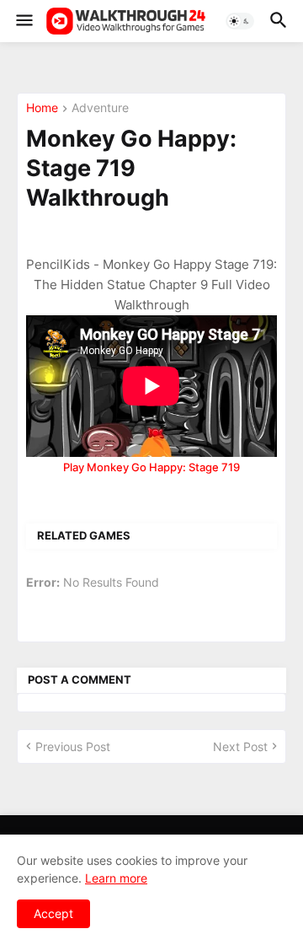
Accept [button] (53, 913)
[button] (23, 21)
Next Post (240, 746)
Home (42, 108)
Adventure (100, 108)
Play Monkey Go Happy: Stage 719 (151, 467)
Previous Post (72, 746)
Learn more (116, 878)
